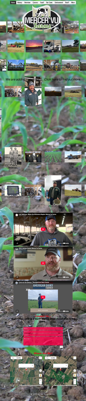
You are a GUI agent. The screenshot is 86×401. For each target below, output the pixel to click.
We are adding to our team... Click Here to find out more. (43, 79)
